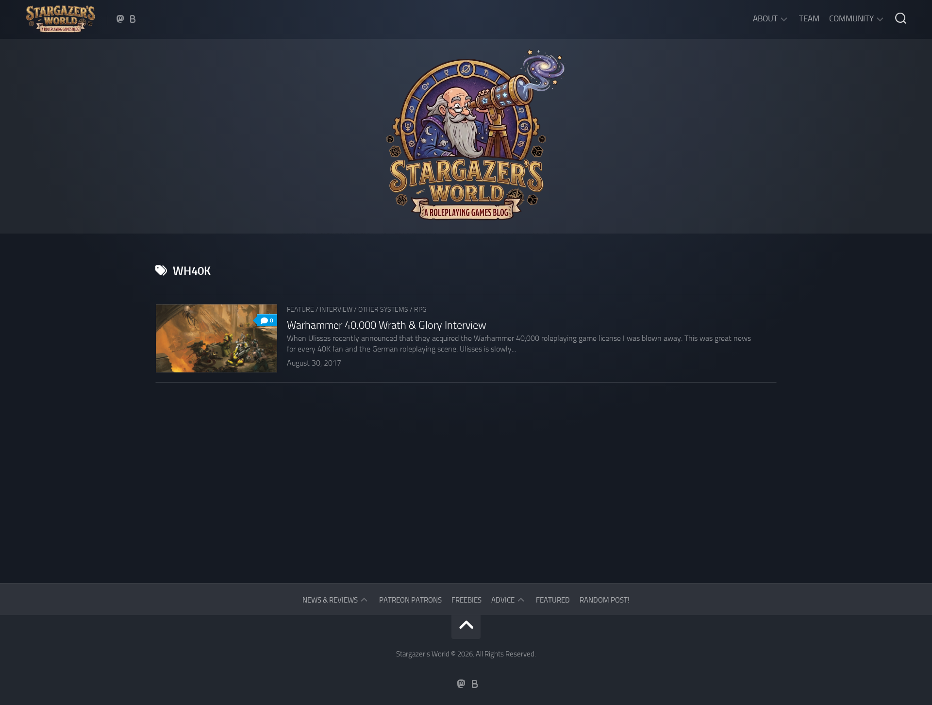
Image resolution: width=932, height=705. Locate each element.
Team (809, 18)
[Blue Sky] (133, 19)
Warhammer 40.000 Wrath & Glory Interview (386, 325)
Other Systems (383, 309)
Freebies (466, 600)
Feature (300, 309)
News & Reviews (330, 600)
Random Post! (605, 600)
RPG (420, 309)
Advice (503, 600)
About (765, 18)
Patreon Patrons (410, 600)
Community (851, 18)
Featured (553, 600)
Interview (336, 309)
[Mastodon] (120, 19)
